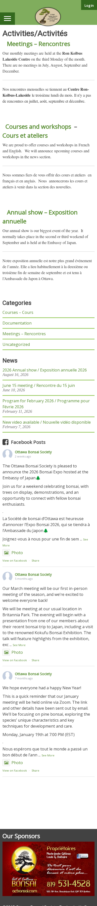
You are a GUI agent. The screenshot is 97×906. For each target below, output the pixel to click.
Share (35, 560)
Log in (89, 5)
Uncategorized (16, 344)
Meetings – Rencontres (38, 44)
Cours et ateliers (25, 135)
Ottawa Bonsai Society (33, 452)
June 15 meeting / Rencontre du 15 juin (38, 385)
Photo (17, 552)
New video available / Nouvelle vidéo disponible (46, 422)
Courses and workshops (38, 126)
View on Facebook (14, 560)
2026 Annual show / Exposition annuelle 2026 (44, 370)
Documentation (17, 323)
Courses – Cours (17, 312)
